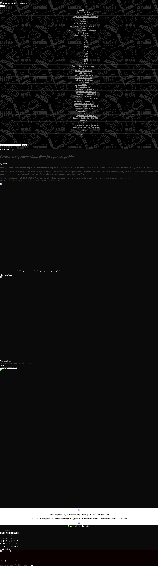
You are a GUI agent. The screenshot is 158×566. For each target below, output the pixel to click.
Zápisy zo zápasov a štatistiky (86, 17)
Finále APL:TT (86, 120)
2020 (86, 54)
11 (1, 541)
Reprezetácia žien (83, 87)
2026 (86, 40)
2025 (86, 42)
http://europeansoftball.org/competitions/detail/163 (39, 271)
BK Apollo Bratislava (83, 71)
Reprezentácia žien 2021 (86, 89)
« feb (2, 549)
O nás (81, 10)
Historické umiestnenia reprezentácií (83, 31)
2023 (86, 47)
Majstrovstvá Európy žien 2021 (86, 118)
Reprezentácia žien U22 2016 (86, 99)
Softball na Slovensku (83, 24)
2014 (84, 132)
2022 (86, 49)
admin (4, 163)
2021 (86, 52)
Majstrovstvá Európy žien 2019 (86, 127)
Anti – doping (84, 33)
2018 (86, 59)
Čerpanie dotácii (84, 38)
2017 (86, 61)
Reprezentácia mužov (84, 108)
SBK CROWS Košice (83, 78)
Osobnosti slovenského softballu (83, 26)
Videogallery (83, 82)
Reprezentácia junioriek (83, 101)
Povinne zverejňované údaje (84, 66)
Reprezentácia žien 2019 (86, 92)
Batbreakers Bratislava (83, 80)
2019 (86, 56)
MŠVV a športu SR (81, 35)
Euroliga (86, 19)
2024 (86, 45)
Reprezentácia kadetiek (84, 104)
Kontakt (81, 135)
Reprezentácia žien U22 (83, 96)
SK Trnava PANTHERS (84, 75)
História (81, 68)
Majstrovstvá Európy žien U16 (86, 125)
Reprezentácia (81, 85)
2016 (86, 63)
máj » (8, 549)
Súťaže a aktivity (86, 14)
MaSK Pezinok (84, 73)
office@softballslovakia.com (11, 561)
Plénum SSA (83, 28)
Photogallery (81, 111)
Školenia (83, 21)
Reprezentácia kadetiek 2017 (86, 106)
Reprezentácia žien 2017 (86, 94)
